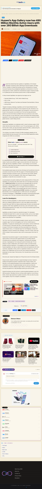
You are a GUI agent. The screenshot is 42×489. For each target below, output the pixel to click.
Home (2, 13)
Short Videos (5, 453)
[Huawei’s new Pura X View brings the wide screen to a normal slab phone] (8, 341)
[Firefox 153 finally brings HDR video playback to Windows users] (8, 354)
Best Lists (4, 449)
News (4, 13)
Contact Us (17, 473)
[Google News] (24, 306)
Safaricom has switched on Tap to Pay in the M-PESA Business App (19, 346)
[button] (14, 289)
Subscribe (35, 281)
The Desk (4, 445)
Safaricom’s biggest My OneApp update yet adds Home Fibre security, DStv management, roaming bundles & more (32, 360)
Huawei (13, 301)
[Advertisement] (21, 73)
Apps (9, 301)
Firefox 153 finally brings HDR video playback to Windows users (7, 359)
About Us (17, 471)
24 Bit (3, 451)
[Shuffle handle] (14, 373)
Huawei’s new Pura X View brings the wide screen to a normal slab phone (7, 346)
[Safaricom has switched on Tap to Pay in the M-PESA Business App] (21, 341)
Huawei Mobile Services (20, 301)
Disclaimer (17, 478)
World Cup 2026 (18, 469)
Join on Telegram (36, 8)
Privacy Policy (18, 475)
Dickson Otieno (15, 318)
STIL (3, 456)
